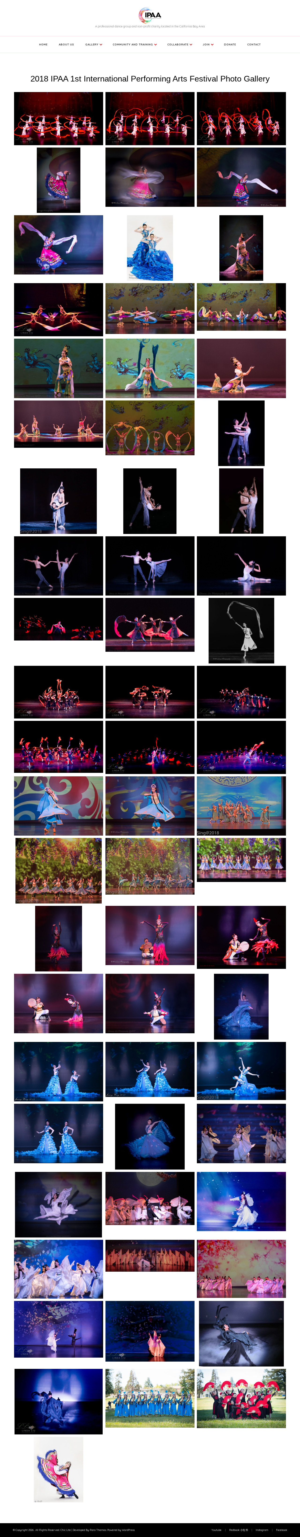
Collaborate (177, 44)
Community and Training (133, 44)
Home (43, 44)
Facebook (281, 1530)
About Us (66, 44)
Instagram (262, 1530)
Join (206, 44)
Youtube (216, 1530)
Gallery (91, 44)
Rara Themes (98, 1530)
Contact (254, 44)
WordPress (128, 1530)
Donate (230, 44)
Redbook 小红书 (238, 1530)
